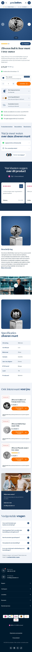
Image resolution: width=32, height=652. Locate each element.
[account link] (25, 2)
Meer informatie (6, 268)
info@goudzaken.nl (12, 577)
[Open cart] (29, 2)
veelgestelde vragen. (13, 557)
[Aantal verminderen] (3, 83)
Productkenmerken (7, 126)
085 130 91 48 (11, 571)
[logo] (16, 3)
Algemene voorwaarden (16, 633)
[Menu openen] (2, 2)
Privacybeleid (16, 637)
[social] (10, 648)
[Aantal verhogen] (13, 83)
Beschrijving (27, 126)
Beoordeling (18, 126)
